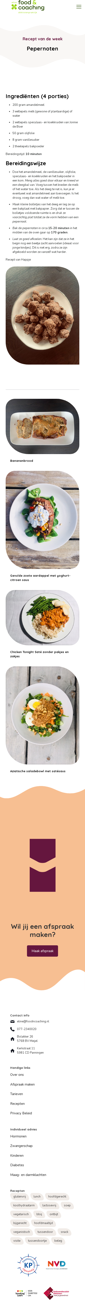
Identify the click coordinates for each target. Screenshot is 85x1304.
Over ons (17, 1074)
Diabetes (17, 1165)
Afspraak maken (22, 1084)
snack (64, 1232)
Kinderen (17, 1155)
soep (67, 1205)
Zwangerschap (21, 1146)
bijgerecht (20, 1223)
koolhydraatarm (24, 1205)
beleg (58, 1241)
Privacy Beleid (21, 1113)
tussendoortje (37, 1241)
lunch (37, 1197)
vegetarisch (21, 1214)
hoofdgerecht (57, 1197)
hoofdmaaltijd (43, 1223)
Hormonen (18, 1136)
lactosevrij (49, 1205)
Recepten (17, 1103)
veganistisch (21, 1232)
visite (16, 1241)
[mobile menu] (79, 7)
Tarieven (16, 1094)
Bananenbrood (21, 460)
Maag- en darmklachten (28, 1175)
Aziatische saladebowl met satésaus (38, 771)
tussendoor (45, 1232)
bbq (39, 1214)
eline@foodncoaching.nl (33, 1021)
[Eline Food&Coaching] (27, 7)
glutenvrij (19, 1197)
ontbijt (54, 1214)
